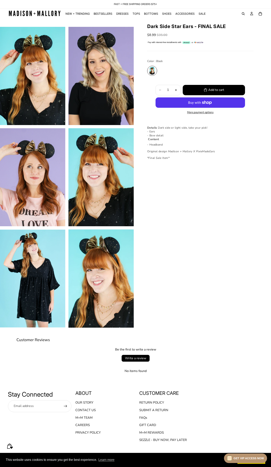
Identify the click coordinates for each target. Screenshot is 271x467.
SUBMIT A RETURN (153, 410)
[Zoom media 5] (32, 278)
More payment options (200, 112)
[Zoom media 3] (32, 177)
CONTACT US (85, 410)
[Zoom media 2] (101, 76)
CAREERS (82, 425)
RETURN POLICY (151, 402)
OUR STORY (84, 402)
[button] (245, 458)
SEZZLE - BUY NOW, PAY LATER (163, 440)
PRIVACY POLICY (88, 432)
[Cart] (260, 13)
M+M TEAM (84, 418)
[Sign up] (65, 406)
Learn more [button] (106, 459)
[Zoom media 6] (101, 278)
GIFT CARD (147, 425)
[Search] (243, 13)
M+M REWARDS (151, 432)
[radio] (152, 71)
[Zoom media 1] (32, 76)
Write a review (135, 358)
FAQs (143, 418)
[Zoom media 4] (101, 177)
